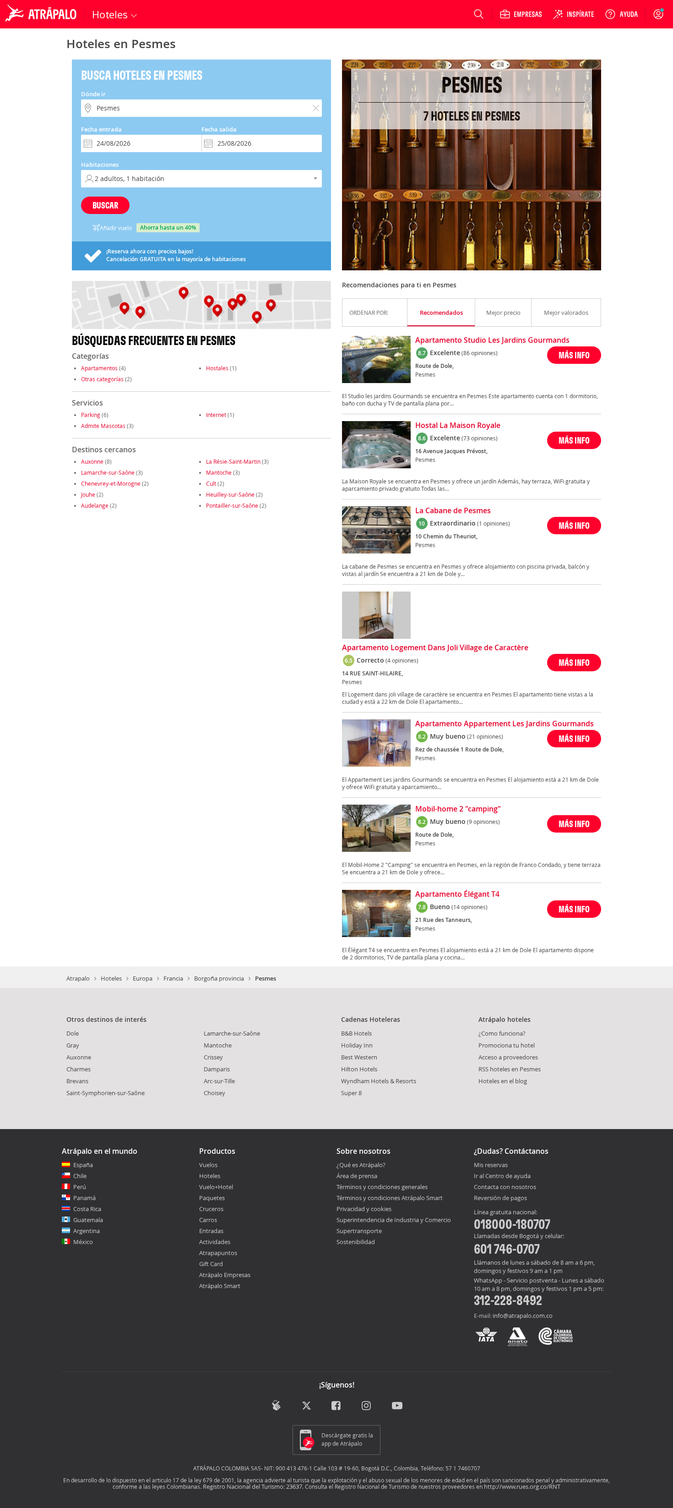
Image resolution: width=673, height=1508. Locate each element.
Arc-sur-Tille (219, 1081)
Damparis (217, 1069)
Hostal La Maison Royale (457, 425)
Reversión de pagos (500, 1198)
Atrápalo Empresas (224, 1275)
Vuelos (208, 1165)
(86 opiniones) (479, 352)
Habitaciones (100, 164)
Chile (80, 1176)
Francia (173, 978)
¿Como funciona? (502, 1033)
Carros (208, 1220)
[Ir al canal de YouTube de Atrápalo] (397, 1406)
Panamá (84, 1198)
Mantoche (219, 472)
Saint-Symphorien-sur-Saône (105, 1093)
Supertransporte (359, 1231)
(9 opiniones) (483, 821)
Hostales (217, 368)
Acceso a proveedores (508, 1057)
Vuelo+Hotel (216, 1187)
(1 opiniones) (493, 523)
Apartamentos (99, 368)
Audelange (95, 505)
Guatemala (88, 1220)
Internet (216, 414)
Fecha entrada (101, 129)
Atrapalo (78, 978)
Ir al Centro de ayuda (502, 1176)
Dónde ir (93, 94)
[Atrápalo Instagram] (367, 1406)
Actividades (214, 1242)
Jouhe (88, 494)
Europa (142, 978)
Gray (72, 1045)
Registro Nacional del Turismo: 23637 (252, 1486)
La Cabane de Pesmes (453, 510)
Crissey (213, 1057)
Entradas (211, 1231)
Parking (90, 414)
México (83, 1242)
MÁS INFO (574, 355)
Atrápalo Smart (219, 1286)
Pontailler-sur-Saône (232, 505)
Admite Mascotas (103, 425)
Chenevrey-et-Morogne (111, 483)
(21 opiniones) (485, 736)
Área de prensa (356, 1176)
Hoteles (111, 978)
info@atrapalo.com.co (523, 1315)
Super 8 (351, 1093)
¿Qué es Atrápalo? (360, 1165)
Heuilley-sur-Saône (230, 494)
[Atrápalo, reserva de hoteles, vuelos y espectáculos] (42, 14)
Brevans (77, 1081)
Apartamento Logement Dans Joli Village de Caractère (435, 648)
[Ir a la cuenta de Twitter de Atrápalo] (306, 1406)
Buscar (105, 205)
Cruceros (211, 1209)
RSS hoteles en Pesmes (509, 1069)
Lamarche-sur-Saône (108, 472)
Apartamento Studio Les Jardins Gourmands (492, 340)
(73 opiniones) (479, 438)
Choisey (214, 1093)
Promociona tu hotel (506, 1045)
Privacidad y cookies (363, 1209)
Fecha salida (219, 129)
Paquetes (212, 1198)
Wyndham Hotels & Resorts (378, 1081)
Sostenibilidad (355, 1242)
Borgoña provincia (219, 978)
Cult (211, 483)
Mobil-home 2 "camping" (458, 809)
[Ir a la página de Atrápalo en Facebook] (336, 1406)
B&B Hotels (356, 1033)
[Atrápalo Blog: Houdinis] (276, 1405)
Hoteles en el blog (502, 1081)
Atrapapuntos (218, 1253)
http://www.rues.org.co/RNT (522, 1486)
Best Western (359, 1057)
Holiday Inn (357, 1045)
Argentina (86, 1231)
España (83, 1165)
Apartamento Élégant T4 (457, 894)
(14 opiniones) (469, 906)
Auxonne (92, 461)
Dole (72, 1033)
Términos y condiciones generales (382, 1187)
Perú (79, 1187)
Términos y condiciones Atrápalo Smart (389, 1198)
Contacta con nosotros (505, 1187)
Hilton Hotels (359, 1069)
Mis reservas (491, 1165)
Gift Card (211, 1264)
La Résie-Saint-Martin (233, 461)
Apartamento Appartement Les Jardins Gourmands (504, 724)
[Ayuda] (621, 14)
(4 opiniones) (401, 660)
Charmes (78, 1069)
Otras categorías (102, 379)
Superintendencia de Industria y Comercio (393, 1220)
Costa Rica (87, 1209)
